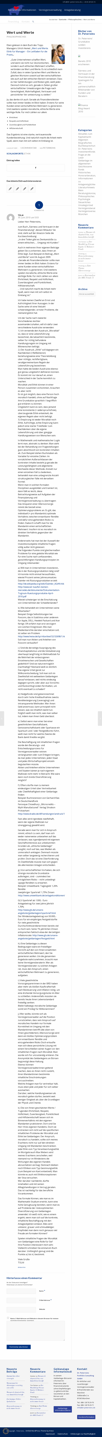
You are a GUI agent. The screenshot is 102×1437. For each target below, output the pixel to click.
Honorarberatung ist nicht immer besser (85, 258)
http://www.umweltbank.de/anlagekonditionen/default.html (47, 895)
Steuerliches (84, 202)
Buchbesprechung (87, 145)
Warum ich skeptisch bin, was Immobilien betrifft (86, 234)
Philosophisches (16, 36)
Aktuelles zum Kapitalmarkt (85, 135)
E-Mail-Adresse (45, 1300)
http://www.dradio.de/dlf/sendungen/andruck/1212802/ (45, 813)
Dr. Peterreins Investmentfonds (86, 150)
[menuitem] (22, 10)
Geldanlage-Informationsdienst (63, 1409)
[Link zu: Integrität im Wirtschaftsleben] (24, 189)
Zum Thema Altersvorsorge (38, 1407)
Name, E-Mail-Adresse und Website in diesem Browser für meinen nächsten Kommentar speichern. (34, 1319)
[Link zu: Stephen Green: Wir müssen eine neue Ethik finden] (31, 189)
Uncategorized (85, 205)
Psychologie (84, 199)
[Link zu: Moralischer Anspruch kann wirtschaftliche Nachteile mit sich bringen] (17, 189)
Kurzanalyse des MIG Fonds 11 (86, 276)
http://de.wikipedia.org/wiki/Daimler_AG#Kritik (41, 583)
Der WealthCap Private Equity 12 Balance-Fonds (86, 245)
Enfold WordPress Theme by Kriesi (40, 1431)
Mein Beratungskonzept (87, 192)
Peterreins (49, 148)
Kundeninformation (86, 1417)
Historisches (84, 172)
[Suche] (33, 21)
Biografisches (85, 142)
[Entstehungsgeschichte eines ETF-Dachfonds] (2, 718)
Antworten (22, 1267)
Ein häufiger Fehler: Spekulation (14, 1400)
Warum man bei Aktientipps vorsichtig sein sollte (15, 1385)
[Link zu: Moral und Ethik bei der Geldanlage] (10, 189)
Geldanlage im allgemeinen (85, 162)
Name (42, 1290)
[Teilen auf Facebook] (36, 167)
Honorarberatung (87, 175)
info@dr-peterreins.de (72, 2)
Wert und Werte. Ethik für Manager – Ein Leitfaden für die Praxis (27, 51)
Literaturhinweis (86, 187)
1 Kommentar (28, 148)
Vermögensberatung (88, 208)
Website (42, 1309)
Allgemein (83, 139)
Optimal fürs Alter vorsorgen (13, 1377)
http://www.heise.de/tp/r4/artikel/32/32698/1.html (42, 636)
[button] (6, 1431)
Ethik (27, 153)
